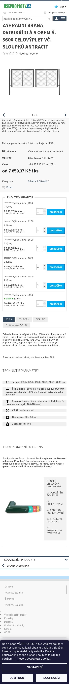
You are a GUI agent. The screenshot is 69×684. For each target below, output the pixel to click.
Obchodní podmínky (14, 625)
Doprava (8, 622)
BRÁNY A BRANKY (38, 181)
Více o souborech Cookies (34, 658)
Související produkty (20, 559)
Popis (9, 319)
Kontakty (8, 618)
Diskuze (40, 319)
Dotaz (9, 187)
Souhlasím (51, 677)
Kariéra (7, 629)
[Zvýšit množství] (44, 210)
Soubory (24, 319)
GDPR (7, 632)
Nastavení (34, 667)
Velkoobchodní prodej (15, 615)
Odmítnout (18, 677)
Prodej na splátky (16, 325)
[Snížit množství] (44, 213)
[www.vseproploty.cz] (17, 5)
